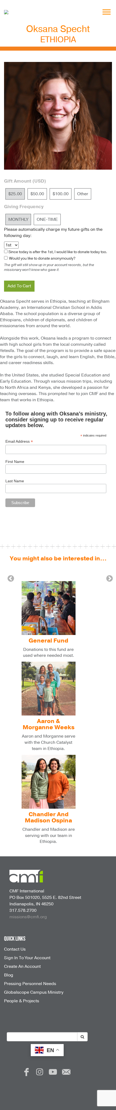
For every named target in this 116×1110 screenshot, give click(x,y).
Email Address (19, 441)
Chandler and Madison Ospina (48, 817)
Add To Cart (19, 286)
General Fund (48, 641)
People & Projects (21, 1001)
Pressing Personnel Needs (30, 984)
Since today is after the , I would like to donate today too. (57, 251)
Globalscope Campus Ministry (33, 992)
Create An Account (22, 966)
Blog (8, 975)
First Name (14, 461)
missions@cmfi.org (28, 917)
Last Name (14, 481)
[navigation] (106, 12)
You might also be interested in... (58, 558)
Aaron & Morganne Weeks (48, 724)
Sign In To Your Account (27, 958)
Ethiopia (58, 39)
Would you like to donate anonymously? (42, 258)
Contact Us (15, 949)
